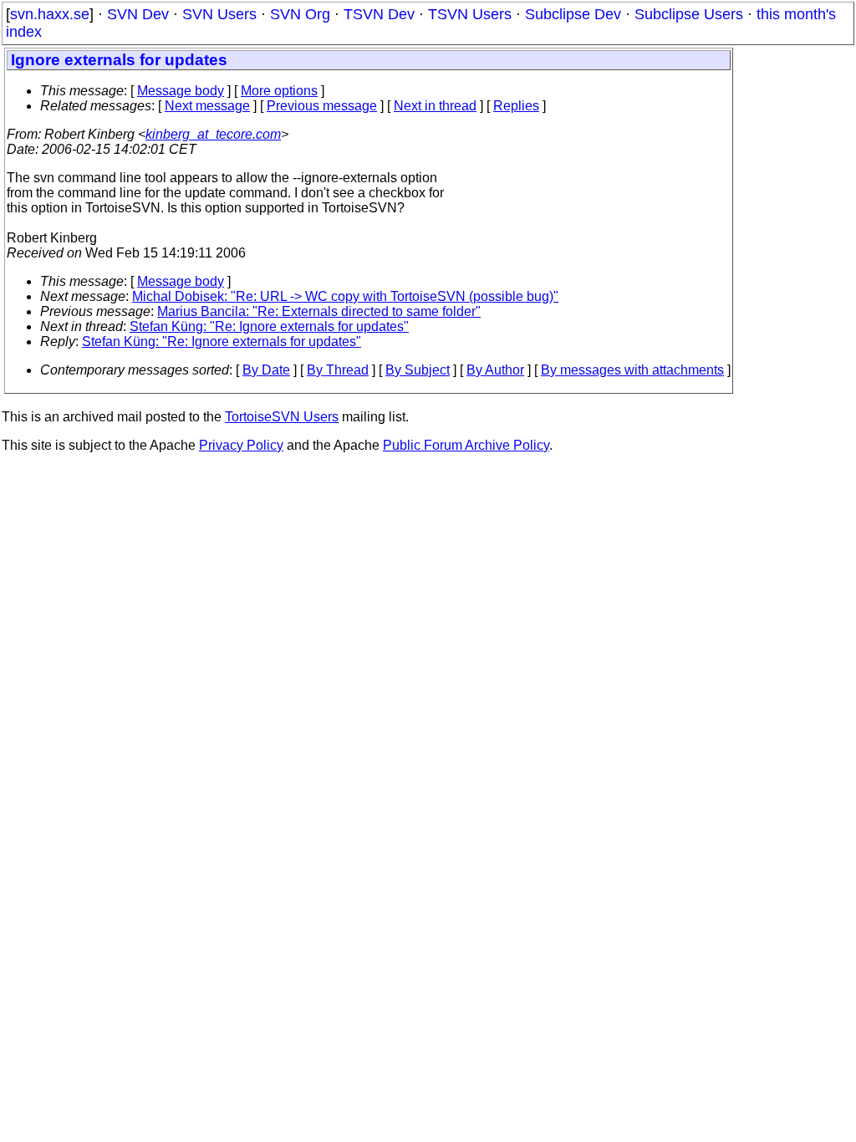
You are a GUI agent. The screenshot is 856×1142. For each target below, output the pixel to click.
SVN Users (219, 14)
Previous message (322, 106)
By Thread (338, 370)
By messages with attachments (632, 370)
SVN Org (300, 14)
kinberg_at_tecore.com (213, 134)
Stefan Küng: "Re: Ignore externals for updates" (269, 326)
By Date (266, 370)
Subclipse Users (688, 14)
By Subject (417, 370)
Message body (180, 91)
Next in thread (435, 106)
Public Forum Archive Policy (466, 445)
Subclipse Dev (573, 14)
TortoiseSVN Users (282, 417)
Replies (516, 106)
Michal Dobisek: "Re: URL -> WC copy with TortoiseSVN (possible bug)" (345, 296)
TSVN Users (470, 14)
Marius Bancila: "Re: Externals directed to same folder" (319, 311)
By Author (495, 370)
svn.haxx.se (49, 14)
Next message (207, 106)
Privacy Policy (241, 445)
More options (279, 91)
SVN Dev (138, 14)
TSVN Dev (379, 14)
